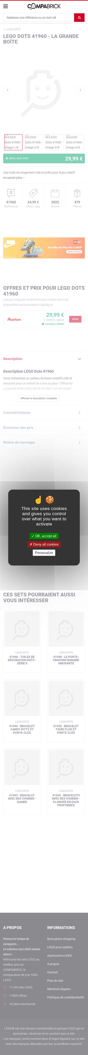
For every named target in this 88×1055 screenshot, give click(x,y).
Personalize (44, 553)
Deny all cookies (45, 544)
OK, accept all (45, 536)
